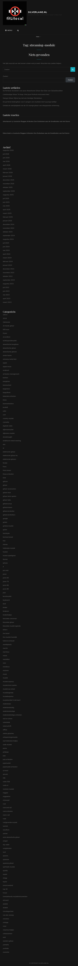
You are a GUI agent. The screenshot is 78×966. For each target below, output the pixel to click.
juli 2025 (6, 198)
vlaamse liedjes (8, 930)
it (3, 567)
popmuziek (7, 763)
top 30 (5, 889)
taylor (5, 882)
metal (5, 656)
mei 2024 (6, 250)
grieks (5, 522)
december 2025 (8, 180)
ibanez (5, 559)
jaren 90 (6, 589)
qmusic (5, 774)
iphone (5, 563)
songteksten (7, 848)
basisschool (7, 385)
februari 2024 (8, 261)
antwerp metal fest (9, 359)
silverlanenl (7, 121)
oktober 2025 (7, 187)
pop (4, 756)
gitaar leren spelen (9, 496)
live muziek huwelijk (10, 637)
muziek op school (9, 689)
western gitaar (8, 941)
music (5, 674)
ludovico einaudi (8, 641)
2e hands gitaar (8, 326)
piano (5, 748)
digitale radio (7, 426)
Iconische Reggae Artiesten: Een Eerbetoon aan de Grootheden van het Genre (42, 121)
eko (4, 444)
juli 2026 (6, 154)
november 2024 (8, 228)
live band (6, 633)
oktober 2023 (7, 276)
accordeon (6, 337)
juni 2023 (6, 291)
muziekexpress (8, 696)
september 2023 (9, 280)
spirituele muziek (9, 867)
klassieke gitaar (8, 622)
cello (4, 411)
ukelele (5, 904)
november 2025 (8, 184)
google (5, 518)
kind (4, 604)
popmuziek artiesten (10, 767)
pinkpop (6, 752)
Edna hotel (7, 133)
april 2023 (6, 298)
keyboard (6, 600)
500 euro (6, 329)
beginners (6, 389)
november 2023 (8, 272)
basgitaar (6, 381)
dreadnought (7, 437)
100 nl (5, 315)
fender (5, 463)
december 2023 (8, 269)
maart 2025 (7, 213)
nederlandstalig (8, 707)
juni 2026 (6, 158)
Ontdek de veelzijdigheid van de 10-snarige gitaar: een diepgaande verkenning (31, 105)
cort (4, 415)
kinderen (6, 611)
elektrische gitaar (9, 452)
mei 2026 (6, 161)
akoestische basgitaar (11, 344)
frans (4, 467)
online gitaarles (8, 733)
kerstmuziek (7, 596)
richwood (6, 800)
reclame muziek (8, 789)
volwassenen (7, 933)
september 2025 (9, 191)
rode (4, 819)
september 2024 (9, 235)
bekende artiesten (9, 396)
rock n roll (6, 815)
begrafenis (6, 392)
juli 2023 (6, 287)
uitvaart (6, 900)
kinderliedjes (7, 615)
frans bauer (7, 470)
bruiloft (5, 407)
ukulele (5, 908)
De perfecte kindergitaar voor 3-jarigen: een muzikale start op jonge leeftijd (29, 102)
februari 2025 (8, 217)
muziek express (8, 681)
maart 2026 (7, 169)
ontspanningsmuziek (10, 737)
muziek (5, 678)
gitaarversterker (8, 511)
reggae (5, 793)
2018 (5, 318)
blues (5, 400)
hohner (5, 544)
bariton (5, 378)
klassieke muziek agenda (12, 626)
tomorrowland (8, 885)
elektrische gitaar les (10, 455)
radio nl (5, 785)
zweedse (6, 952)
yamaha (6, 945)
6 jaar (5, 333)
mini (4, 663)
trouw (5, 893)
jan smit (5, 570)
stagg (5, 878)
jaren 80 (6, 585)
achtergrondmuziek (10, 341)
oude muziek (7, 744)
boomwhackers (8, 404)
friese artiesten (8, 474)
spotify (5, 870)
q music (5, 770)
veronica (6, 919)
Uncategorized (8, 911)
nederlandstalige (9, 711)
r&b (4, 778)
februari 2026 (8, 172)
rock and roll (7, 807)
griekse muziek (8, 526)
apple (5, 363)
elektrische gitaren (9, 459)
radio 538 (6, 782)
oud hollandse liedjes (10, 741)
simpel (5, 841)
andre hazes (7, 355)
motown (6, 670)
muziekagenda (8, 693)
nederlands (7, 704)
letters (5, 630)
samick (5, 826)
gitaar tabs (7, 500)
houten (5, 552)
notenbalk (6, 722)
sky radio (6, 845)
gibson (5, 481)
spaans (5, 856)
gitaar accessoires (9, 489)
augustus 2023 (8, 284)
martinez (6, 652)
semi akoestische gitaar (11, 837)
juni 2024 (6, 247)
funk (4, 478)
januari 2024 (7, 265)
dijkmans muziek (9, 433)
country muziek (8, 418)
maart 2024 (7, 258)
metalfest (6, 659)
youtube (6, 948)
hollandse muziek (9, 548)
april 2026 (6, 165)
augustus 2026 (8, 150)
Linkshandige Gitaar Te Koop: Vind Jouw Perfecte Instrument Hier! (26, 94)
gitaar (5, 485)
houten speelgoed (9, 555)
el (3, 448)
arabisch (6, 370)
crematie (6, 422)
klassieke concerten (10, 618)
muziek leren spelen (10, 685)
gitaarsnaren (7, 507)
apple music (7, 366)
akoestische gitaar (9, 348)
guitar (5, 530)
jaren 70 (6, 581)
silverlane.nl (37, 12)
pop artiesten (7, 759)
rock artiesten (8, 811)
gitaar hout (7, 492)
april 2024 (6, 254)
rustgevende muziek (10, 822)
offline (5, 730)
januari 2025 (7, 221)
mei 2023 (6, 295)
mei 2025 (6, 206)
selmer (5, 833)
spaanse (6, 859)
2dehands (6, 322)
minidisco (6, 667)
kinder (5, 607)
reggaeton (6, 796)
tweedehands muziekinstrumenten (15, 896)
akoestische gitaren (10, 352)
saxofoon (6, 830)
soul (4, 852)
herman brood (8, 537)
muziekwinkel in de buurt (11, 700)
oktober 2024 (7, 232)
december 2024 (8, 224)
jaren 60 (6, 578)
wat (4, 937)
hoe (4, 541)
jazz (4, 593)
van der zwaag (8, 915)
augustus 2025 (8, 195)
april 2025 (6, 209)
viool (4, 926)
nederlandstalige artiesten (12, 715)
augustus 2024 (8, 239)
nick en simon (7, 719)
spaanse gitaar (8, 863)
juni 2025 (6, 202)
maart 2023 (7, 302)
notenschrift (7, 726)
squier (5, 874)
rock (4, 804)
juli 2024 (6, 243)
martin (5, 648)
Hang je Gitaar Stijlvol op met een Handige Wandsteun (22, 98)
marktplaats (7, 644)
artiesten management (11, 374)
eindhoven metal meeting (12, 441)
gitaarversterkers (9, 515)
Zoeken (5, 76)
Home (37, 36)
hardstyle (6, 533)
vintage (5, 922)
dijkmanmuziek (8, 429)
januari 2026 (7, 176)
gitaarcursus (7, 504)
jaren (4, 574)
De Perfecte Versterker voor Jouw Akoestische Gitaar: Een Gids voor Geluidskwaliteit (33, 91)
